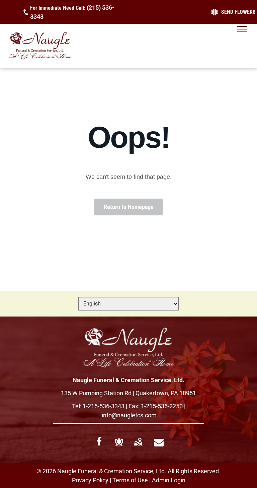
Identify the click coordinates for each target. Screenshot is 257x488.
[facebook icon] (99, 443)
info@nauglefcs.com (129, 415)
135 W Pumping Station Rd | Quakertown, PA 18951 (128, 393)
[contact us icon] (158, 444)
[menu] (242, 29)
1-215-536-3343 (103, 406)
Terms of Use (130, 480)
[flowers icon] (119, 447)
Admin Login (168, 480)
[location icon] (138, 446)
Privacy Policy (90, 480)
